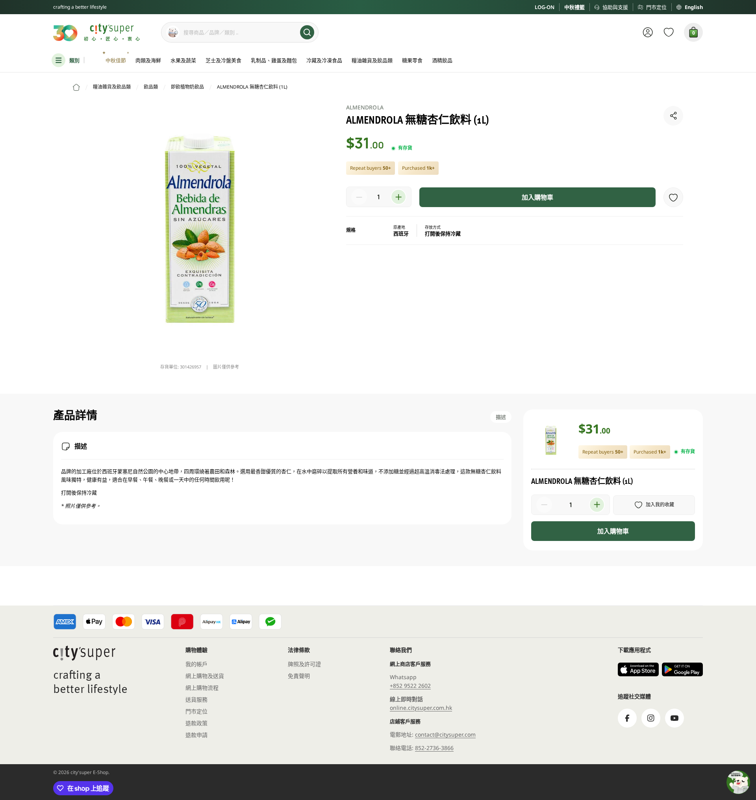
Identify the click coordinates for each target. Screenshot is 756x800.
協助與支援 (615, 7)
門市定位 (656, 7)
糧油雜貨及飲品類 (112, 86)
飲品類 (151, 86)
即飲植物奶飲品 (187, 86)
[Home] (76, 87)
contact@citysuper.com (445, 734)
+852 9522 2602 (410, 685)
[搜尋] (307, 32)
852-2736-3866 (434, 748)
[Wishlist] (668, 32)
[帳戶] (648, 32)
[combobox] (239, 32)
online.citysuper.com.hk (421, 707)
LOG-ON (544, 7)
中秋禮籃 (574, 7)
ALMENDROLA (365, 107)
